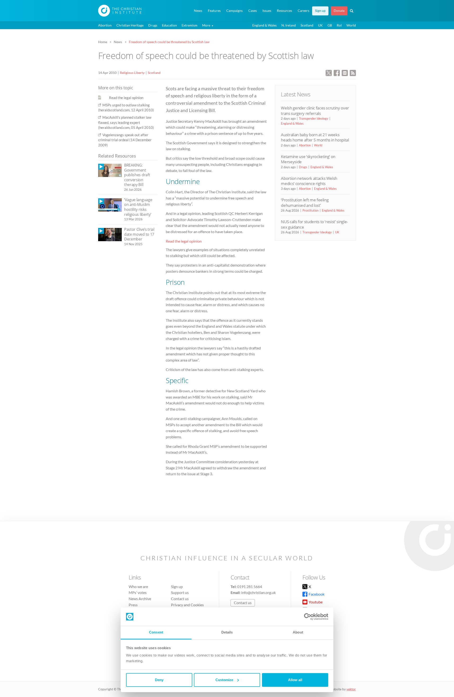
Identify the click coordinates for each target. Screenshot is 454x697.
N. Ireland (288, 25)
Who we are (138, 586)
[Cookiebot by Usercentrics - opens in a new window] (307, 616)
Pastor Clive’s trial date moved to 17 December (139, 234)
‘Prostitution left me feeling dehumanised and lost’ (304, 202)
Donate (339, 11)
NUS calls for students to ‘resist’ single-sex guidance (314, 224)
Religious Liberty (132, 73)
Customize (224, 680)
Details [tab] (227, 632)
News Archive (140, 598)
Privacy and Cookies (187, 604)
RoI (339, 25)
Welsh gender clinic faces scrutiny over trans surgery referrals (315, 110)
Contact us (180, 598)
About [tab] (298, 632)
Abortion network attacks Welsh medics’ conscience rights (309, 181)
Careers (303, 11)
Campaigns (234, 11)
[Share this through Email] (345, 72)
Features (214, 11)
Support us (180, 592)
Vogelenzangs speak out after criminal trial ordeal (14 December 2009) (125, 140)
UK (320, 25)
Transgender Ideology (313, 118)
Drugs (152, 25)
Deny (159, 680)
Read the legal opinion (184, 241)
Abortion (105, 25)
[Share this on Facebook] (337, 72)
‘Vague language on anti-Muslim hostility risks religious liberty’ (138, 207)
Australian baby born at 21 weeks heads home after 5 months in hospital (315, 137)
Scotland (307, 25)
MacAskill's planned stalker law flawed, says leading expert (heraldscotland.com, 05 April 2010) (126, 122)
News (198, 11)
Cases (252, 11)
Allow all (295, 680)
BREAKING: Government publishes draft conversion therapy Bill (137, 175)
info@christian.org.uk (258, 592)
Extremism (189, 25)
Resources (284, 11)
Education (169, 25)
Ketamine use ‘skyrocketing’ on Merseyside (308, 159)
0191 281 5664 (249, 586)
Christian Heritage (130, 25)
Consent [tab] (156, 632)
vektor (351, 689)
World (351, 25)
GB (329, 25)
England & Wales (264, 25)
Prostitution (310, 210)
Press (133, 604)
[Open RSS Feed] (353, 72)
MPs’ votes (138, 592)
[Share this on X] (329, 72)
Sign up (320, 11)
